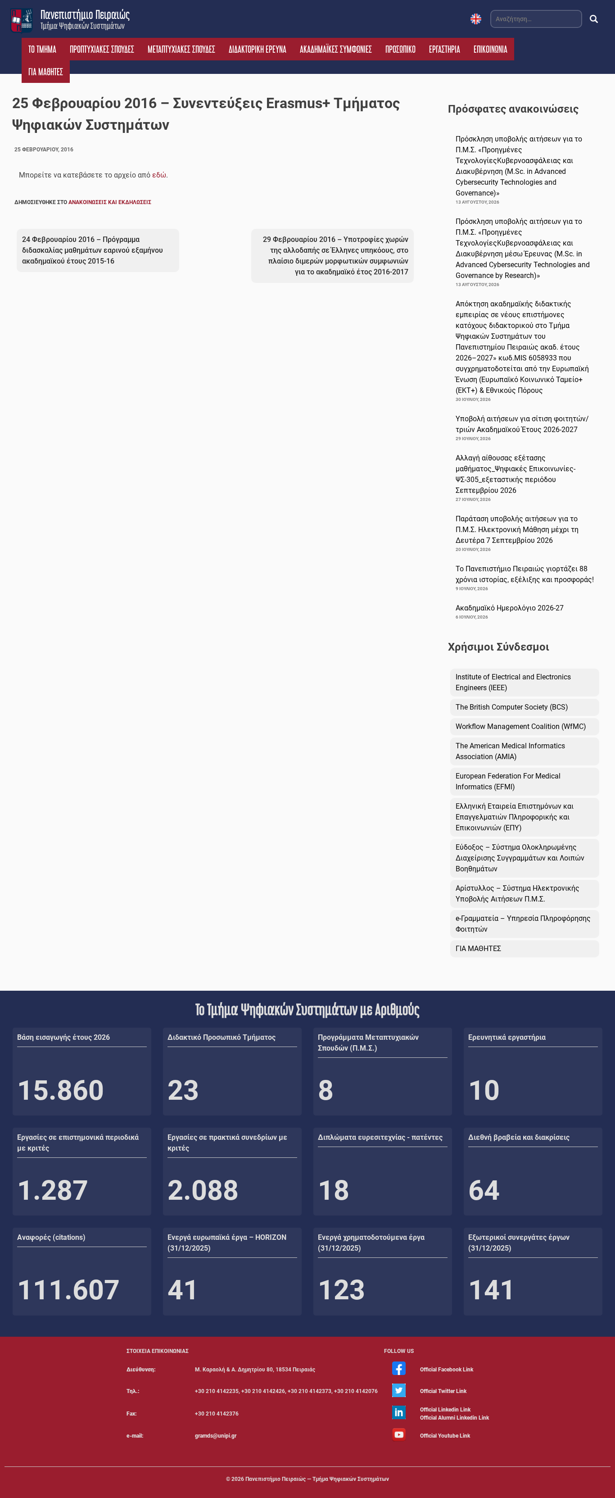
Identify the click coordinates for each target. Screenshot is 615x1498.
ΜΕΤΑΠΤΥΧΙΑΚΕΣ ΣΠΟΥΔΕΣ (181, 49)
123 (341, 1290)
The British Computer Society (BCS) (512, 707)
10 (484, 1090)
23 (183, 1090)
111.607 (68, 1290)
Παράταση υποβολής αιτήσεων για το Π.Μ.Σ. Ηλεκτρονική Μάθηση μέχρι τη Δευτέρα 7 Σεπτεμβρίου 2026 (517, 530)
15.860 (60, 1090)
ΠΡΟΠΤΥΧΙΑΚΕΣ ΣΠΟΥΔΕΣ (102, 49)
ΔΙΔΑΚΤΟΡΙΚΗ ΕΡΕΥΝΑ (257, 49)
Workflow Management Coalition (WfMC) (521, 726)
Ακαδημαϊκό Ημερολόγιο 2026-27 (510, 608)
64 (484, 1190)
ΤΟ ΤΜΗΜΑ (42, 49)
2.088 (203, 1190)
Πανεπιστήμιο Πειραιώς (85, 14)
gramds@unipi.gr (215, 1436)
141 (492, 1290)
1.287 (52, 1190)
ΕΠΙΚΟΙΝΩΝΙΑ (490, 49)
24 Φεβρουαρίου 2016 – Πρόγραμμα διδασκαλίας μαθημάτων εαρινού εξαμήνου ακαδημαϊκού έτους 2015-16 (92, 250)
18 (333, 1190)
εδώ (159, 175)
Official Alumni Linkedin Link (454, 1418)
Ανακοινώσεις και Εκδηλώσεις (109, 202)
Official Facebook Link (446, 1369)
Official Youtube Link (445, 1436)
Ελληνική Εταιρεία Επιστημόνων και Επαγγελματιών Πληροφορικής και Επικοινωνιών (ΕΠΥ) (515, 817)
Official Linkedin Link (445, 1410)
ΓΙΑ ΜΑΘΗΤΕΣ (45, 71)
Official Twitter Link (443, 1391)
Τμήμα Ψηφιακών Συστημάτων (83, 26)
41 (183, 1290)
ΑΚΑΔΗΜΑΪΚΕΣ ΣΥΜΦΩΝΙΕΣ (336, 49)
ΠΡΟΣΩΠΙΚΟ (400, 49)
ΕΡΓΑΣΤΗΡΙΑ (444, 49)
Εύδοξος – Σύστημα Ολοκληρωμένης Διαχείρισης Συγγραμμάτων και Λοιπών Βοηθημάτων (520, 858)
